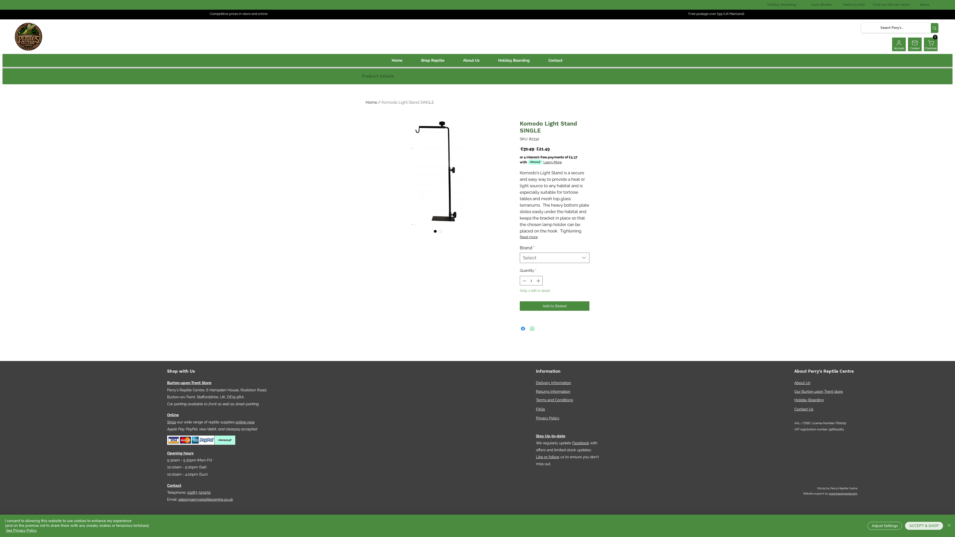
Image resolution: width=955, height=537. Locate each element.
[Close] (949, 526)
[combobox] (554, 258)
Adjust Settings (885, 525)
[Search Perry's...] (934, 28)
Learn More (552, 162)
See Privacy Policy (21, 530)
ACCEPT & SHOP (924, 525)
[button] (935, 37)
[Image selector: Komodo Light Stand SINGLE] (435, 231)
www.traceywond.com (843, 493)
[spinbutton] (531, 280)
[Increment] (538, 280)
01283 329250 (199, 492)
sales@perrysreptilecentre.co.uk (205, 499)
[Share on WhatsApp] (532, 329)
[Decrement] (524, 280)
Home (371, 102)
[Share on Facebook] (523, 329)
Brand (527, 247)
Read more (529, 237)
